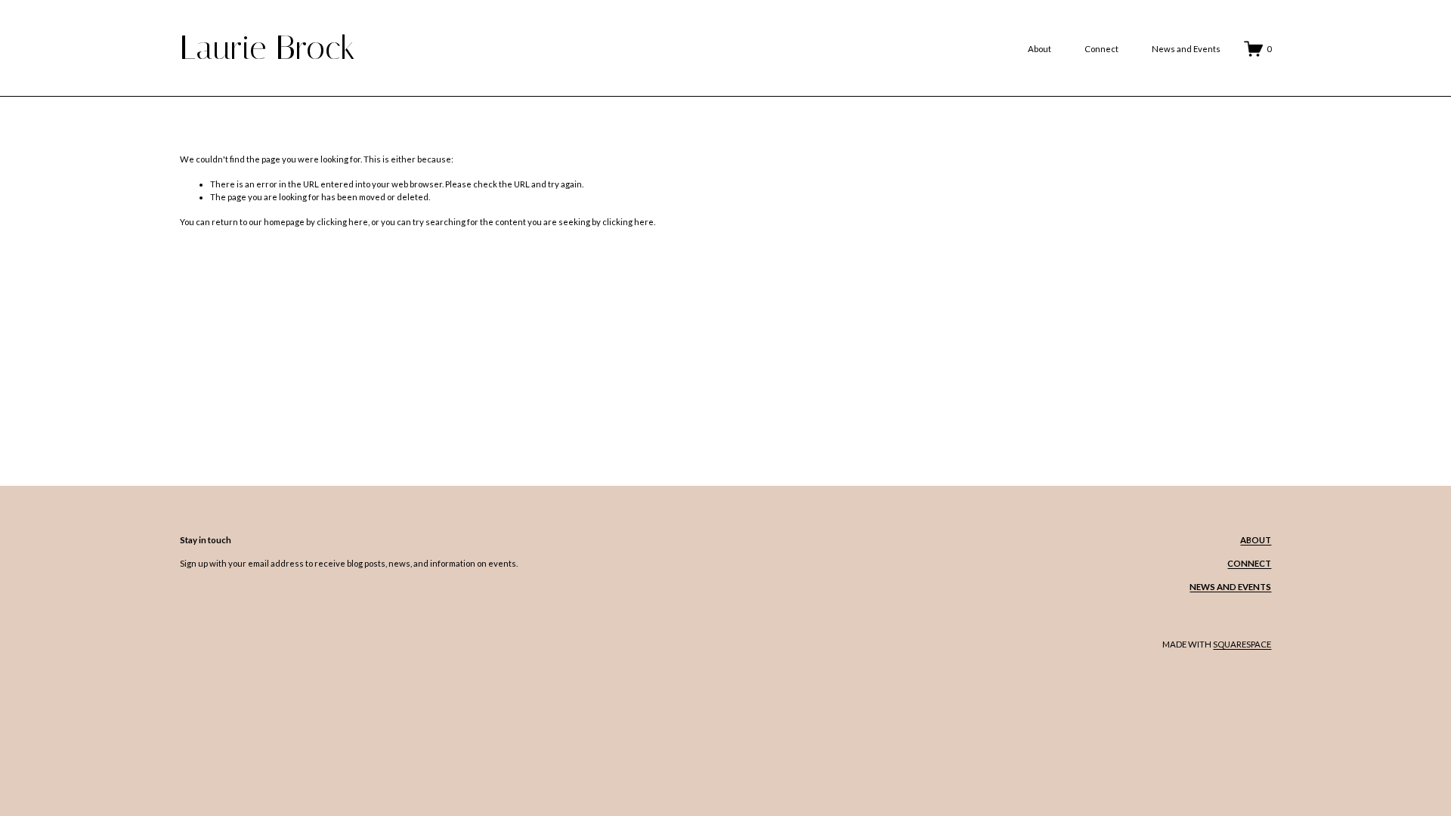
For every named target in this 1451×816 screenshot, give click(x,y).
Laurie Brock (267, 47)
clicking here (342, 222)
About (1039, 49)
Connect (1101, 49)
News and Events (1186, 49)
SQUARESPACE (1242, 644)
